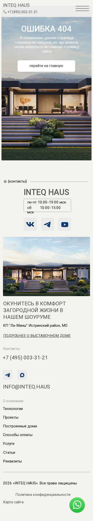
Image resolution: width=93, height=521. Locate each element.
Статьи (9, 452)
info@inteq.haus (26, 387)
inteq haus (16, 5)
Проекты (10, 417)
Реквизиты (12, 461)
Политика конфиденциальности (42, 494)
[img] (5, 12)
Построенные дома (20, 426)
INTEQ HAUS (46, 192)
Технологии (13, 408)
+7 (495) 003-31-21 (22, 12)
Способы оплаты (17, 435)
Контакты (11, 348)
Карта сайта (13, 502)
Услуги (8, 443)
